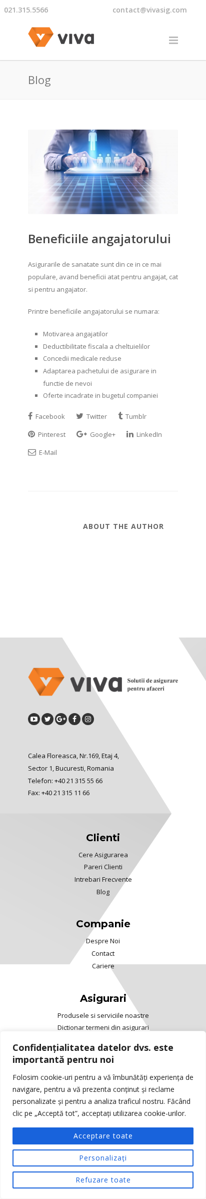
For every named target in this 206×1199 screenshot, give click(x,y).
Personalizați (103, 1157)
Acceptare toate (103, 1135)
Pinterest (51, 434)
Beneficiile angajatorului (99, 238)
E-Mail (47, 452)
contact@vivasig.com (149, 10)
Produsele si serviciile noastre (103, 1015)
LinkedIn (148, 434)
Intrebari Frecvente (103, 879)
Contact (103, 953)
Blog (103, 891)
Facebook (49, 416)
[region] (103, 1115)
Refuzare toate (103, 1179)
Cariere (103, 965)
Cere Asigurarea (103, 854)
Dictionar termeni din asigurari (103, 1027)
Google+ (102, 434)
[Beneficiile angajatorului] (103, 172)
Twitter (96, 416)
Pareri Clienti (103, 866)
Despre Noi (103, 940)
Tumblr (135, 416)
